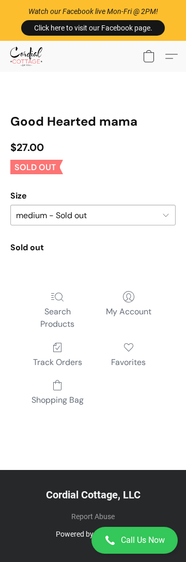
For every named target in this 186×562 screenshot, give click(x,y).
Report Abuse (93, 516)
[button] (93, 28)
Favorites (128, 362)
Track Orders (57, 362)
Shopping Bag (58, 399)
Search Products (57, 317)
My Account (128, 311)
